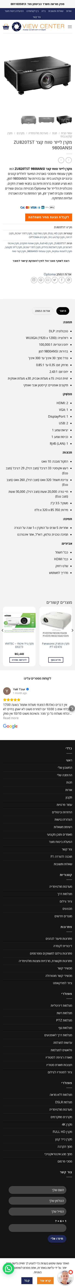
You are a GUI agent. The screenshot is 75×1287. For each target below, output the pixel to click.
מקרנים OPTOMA (38, 237)
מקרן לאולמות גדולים (52, 247)
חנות (54, 133)
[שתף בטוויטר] (55, 280)
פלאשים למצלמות (61, 1050)
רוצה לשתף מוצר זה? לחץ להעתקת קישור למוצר (41, 261)
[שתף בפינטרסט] (41, 280)
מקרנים (20, 133)
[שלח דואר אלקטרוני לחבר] (48, 280)
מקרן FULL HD (55, 233)
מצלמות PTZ (64, 1020)
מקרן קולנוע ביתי (56, 237)
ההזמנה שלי (64, 775)
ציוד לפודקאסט (62, 983)
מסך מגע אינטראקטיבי (58, 1154)
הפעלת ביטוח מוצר (14, 11)
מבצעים (67, 908)
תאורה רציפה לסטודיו (59, 1057)
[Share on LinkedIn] (34, 280)
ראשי (69, 760)
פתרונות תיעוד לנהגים (59, 938)
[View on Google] (7, 691)
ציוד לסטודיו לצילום (60, 1072)
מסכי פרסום (65, 1161)
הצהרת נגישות (63, 819)
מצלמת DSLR (63, 1102)
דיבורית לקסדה (62, 946)
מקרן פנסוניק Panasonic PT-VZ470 (55, 645)
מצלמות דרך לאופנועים (58, 1035)
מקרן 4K (67, 1124)
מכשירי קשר (64, 968)
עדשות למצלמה (62, 1042)
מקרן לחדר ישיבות (23, 233)
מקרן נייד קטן (63, 1139)
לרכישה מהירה (19, 659)
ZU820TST (60, 243)
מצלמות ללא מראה (61, 1095)
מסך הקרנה (65, 1146)
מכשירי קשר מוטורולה (58, 976)
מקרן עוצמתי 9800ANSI (39, 251)
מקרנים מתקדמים (61, 1117)
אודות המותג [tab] (42, 311)
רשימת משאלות (63, 827)
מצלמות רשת (64, 1013)
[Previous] (72, 638)
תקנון (69, 797)
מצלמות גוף (65, 1028)
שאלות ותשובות (55, 11)
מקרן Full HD (46, 243)
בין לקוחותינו (32, 11)
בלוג (43, 11)
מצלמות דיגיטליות (61, 1005)
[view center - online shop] (38, 26)
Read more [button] (11, 718)
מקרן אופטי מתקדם (29, 243)
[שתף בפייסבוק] (61, 280)
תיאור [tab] (62, 311)
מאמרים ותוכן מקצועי (59, 834)
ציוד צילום (66, 901)
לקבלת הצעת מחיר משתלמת (48, 217)
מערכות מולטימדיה (38, 133)
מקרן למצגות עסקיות (62, 251)
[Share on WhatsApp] (68, 280)
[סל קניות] (6, 26)
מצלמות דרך (64, 894)
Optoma (50, 274)
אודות (69, 11)
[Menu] (70, 26)
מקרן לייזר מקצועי (13, 247)
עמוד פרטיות (64, 805)
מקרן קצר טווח (19, 251)
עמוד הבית (66, 133)
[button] (3, 708)
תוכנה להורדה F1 (61, 856)
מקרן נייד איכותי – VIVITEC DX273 (19, 645)
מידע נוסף (56, 659)
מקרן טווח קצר (40, 233)
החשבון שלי (65, 767)
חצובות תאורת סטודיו (59, 1065)
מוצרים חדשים (63, 916)
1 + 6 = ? (60, 1221)
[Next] (3, 638)
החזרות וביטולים (62, 812)
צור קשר (37, 17)
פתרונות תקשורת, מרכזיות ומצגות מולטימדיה (45, 961)
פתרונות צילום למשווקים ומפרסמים (51, 953)
